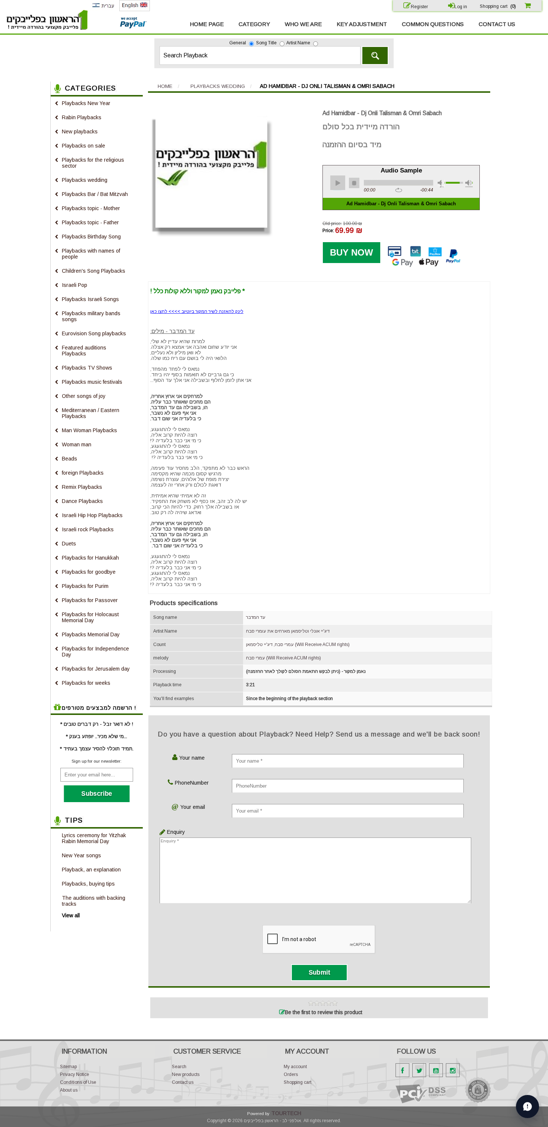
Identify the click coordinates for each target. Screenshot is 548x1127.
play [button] (337, 182)
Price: (328, 230)
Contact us (497, 24)
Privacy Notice (74, 1074)
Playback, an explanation (91, 870)
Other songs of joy (83, 396)
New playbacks (80, 131)
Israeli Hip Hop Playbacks (92, 515)
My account (295, 1066)
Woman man (76, 444)
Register (419, 6)
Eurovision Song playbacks (94, 333)
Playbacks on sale (83, 146)
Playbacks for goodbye (89, 572)
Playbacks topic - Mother (91, 208)
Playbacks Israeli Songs (90, 299)
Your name (192, 758)
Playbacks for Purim (85, 586)
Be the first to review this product (323, 1012)
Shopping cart (297, 1082)
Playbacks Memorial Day (91, 634)
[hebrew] (103, 9)
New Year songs (81, 855)
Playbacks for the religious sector (93, 163)
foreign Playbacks (83, 473)
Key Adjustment (362, 24)
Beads (69, 459)
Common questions (433, 24)
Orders (291, 1074)
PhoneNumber (192, 783)
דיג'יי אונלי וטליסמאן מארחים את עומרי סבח (288, 631)
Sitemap (68, 1066)
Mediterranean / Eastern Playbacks (90, 413)
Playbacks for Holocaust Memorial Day (90, 617)
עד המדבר (255, 617)
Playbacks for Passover (90, 600)
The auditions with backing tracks (93, 901)
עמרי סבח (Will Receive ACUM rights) (283, 658)
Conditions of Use (78, 1082)
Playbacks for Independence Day (95, 652)
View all (71, 915)
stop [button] (354, 183)
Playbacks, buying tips (88, 884)
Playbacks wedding (84, 180)
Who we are (303, 24)
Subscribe (96, 793)
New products (185, 1074)
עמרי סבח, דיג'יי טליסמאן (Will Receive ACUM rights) (298, 644)
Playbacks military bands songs (91, 316)
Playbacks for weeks (86, 683)
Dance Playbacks (82, 501)
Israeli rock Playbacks (88, 529)
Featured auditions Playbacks (84, 351)
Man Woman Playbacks (89, 430)
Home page (207, 24)
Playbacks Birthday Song (91, 237)
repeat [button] (398, 190)
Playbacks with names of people (91, 254)
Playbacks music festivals (92, 382)
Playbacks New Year (86, 103)
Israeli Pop (74, 285)
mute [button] (441, 183)
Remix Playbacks (82, 487)
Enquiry (174, 832)
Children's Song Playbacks (93, 271)
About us (69, 1090)
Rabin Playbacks (81, 117)
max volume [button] (469, 183)
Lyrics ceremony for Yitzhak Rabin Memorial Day (94, 838)
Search (375, 55)
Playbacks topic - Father (90, 222)
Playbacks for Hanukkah (90, 558)
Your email (192, 807)
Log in (460, 6)
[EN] (134, 9)
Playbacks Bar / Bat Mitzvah (95, 194)
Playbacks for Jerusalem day (96, 669)
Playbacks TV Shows (87, 368)
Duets (69, 544)
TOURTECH (286, 1113)
